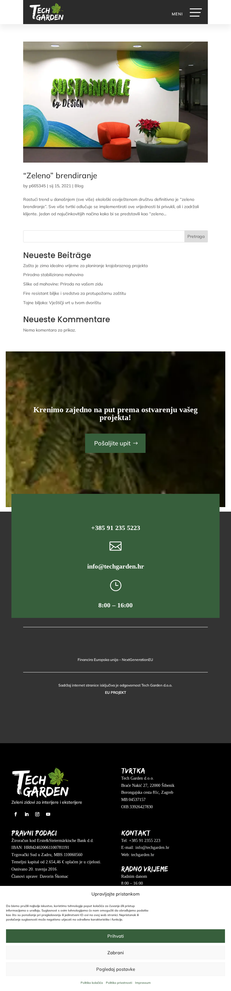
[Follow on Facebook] (15, 814)
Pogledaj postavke (115, 969)
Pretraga (196, 236)
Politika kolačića (92, 983)
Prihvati (115, 936)
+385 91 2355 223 (144, 840)
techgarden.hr (142, 854)
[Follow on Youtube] (48, 814)
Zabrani (115, 952)
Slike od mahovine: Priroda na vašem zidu (63, 284)
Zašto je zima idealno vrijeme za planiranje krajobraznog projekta (85, 265)
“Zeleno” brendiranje (60, 175)
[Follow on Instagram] (37, 814)
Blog (79, 186)
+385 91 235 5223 (115, 527)
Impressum (143, 983)
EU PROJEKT (115, 692)
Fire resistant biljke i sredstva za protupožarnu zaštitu (74, 293)
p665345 (37, 186)
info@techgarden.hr (115, 566)
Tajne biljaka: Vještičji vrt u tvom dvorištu (62, 302)
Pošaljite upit (112, 443)
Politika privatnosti (119, 983)
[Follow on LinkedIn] (26, 814)
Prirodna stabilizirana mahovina (53, 274)
